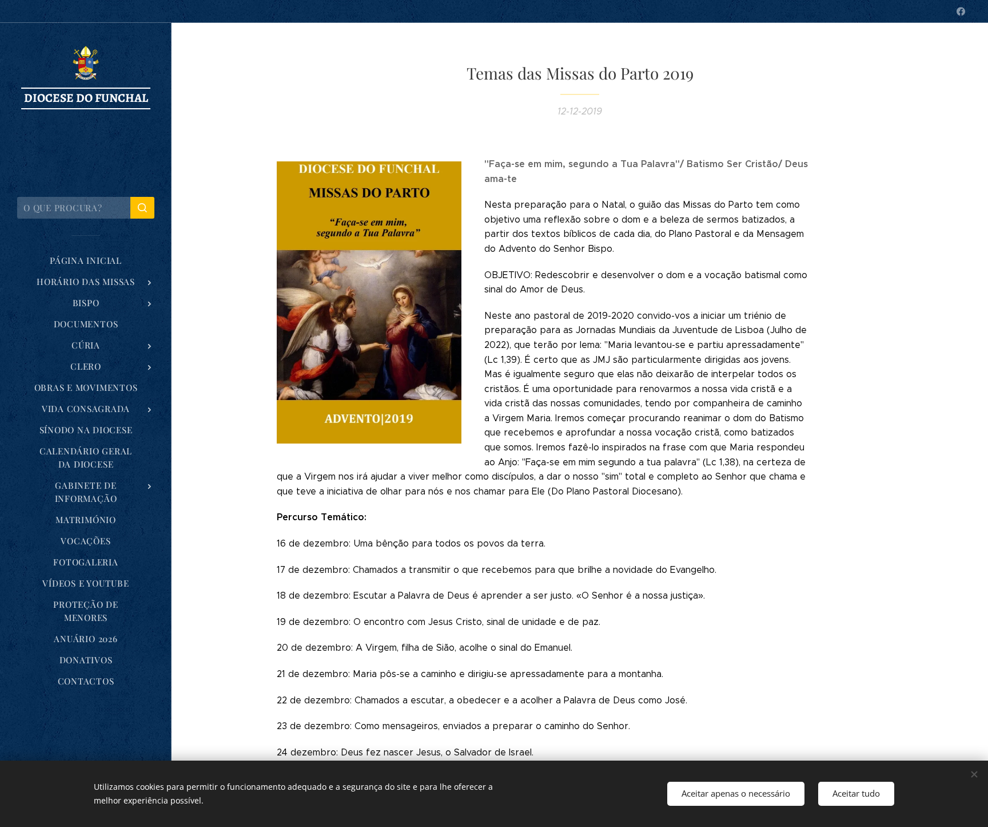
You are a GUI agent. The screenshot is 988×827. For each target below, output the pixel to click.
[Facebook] (961, 11)
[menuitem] (85, 260)
